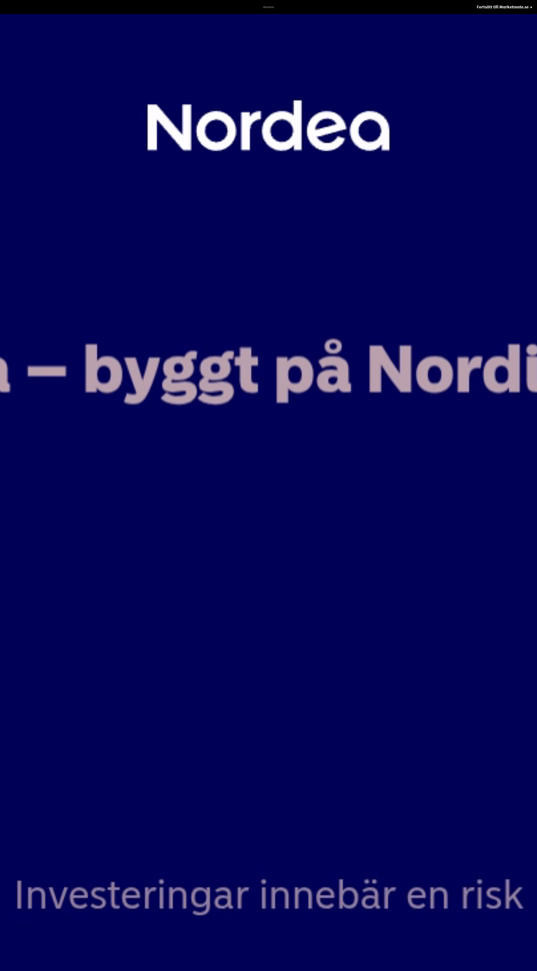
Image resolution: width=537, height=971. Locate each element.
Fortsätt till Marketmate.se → (504, 7)
